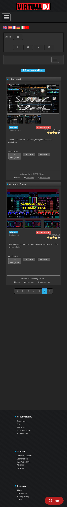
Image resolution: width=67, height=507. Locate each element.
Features (21, 427)
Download (21, 421)
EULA (19, 499)
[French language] (14, 27)
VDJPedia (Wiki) (24, 462)
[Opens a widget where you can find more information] (54, 501)
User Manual (22, 459)
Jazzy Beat (55, 235)
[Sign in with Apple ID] (38, 47)
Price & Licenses (24, 430)
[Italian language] (23, 27)
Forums (20, 468)
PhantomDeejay (53, 130)
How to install (45, 178)
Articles (20, 465)
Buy (18, 424)
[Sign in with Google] (49, 47)
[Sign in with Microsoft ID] (28, 47)
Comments (30, 178)
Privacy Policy (23, 496)
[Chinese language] (27, 27)
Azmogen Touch (17, 184)
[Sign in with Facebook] (17, 47)
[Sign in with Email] (18, 37)
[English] (5, 27)
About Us (21, 490)
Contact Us (22, 493)
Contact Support (24, 455)
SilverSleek (15, 79)
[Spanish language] (10, 27)
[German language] (18, 27)
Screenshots (22, 433)
